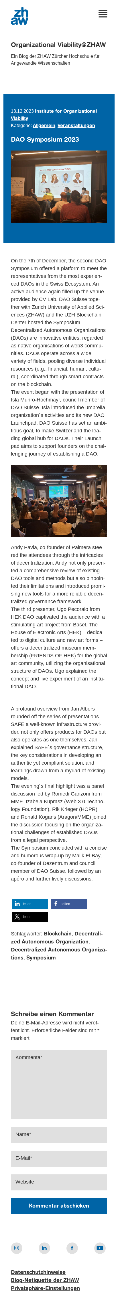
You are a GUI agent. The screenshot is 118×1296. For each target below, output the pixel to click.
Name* (23, 1134)
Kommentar (28, 1057)
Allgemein (44, 126)
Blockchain (58, 934)
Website (24, 1182)
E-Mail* (23, 1158)
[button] (30, 904)
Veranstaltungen (76, 126)
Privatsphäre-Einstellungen (45, 1288)
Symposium (41, 958)
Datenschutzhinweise (38, 1272)
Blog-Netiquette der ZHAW (45, 1280)
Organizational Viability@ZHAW (58, 45)
